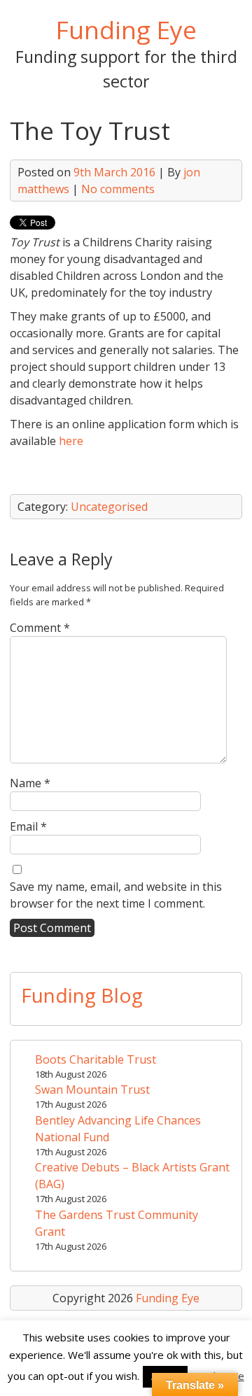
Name (30, 783)
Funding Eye (126, 29)
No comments (118, 189)
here (71, 441)
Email (28, 826)
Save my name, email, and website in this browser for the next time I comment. (116, 895)
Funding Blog (82, 995)
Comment (40, 627)
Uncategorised (109, 506)
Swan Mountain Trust (92, 1089)
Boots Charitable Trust (95, 1059)
